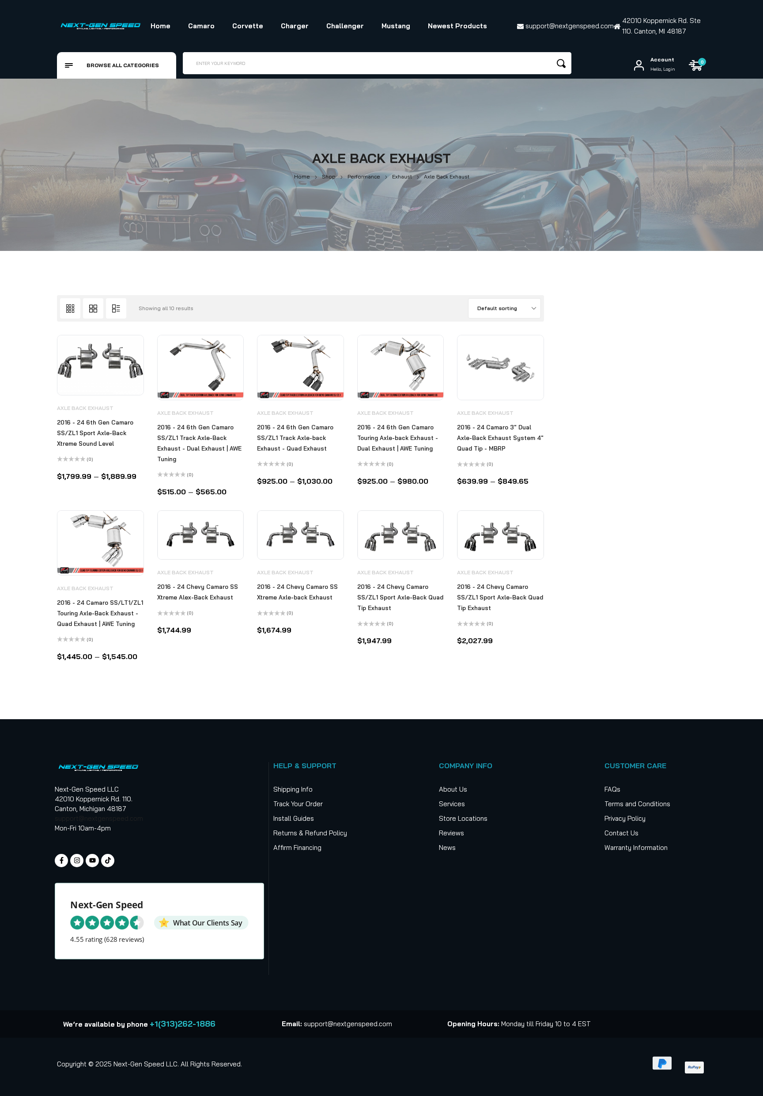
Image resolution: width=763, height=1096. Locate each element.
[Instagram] (76, 860)
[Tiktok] (107, 860)
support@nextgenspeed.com (99, 818)
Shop (329, 176)
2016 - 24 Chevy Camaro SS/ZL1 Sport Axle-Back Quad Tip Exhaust (400, 597)
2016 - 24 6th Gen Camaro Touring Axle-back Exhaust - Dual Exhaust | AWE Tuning (397, 438)
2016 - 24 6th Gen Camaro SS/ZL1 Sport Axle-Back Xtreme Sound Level (95, 433)
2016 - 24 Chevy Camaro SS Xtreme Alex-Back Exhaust (197, 592)
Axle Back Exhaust (85, 408)
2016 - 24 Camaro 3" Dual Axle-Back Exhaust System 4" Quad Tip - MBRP (500, 438)
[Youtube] (92, 860)
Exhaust (402, 176)
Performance (364, 176)
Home (302, 176)
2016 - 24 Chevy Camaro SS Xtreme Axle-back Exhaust (297, 592)
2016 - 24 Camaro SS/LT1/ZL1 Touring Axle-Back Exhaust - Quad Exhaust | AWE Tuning (100, 613)
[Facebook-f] (61, 860)
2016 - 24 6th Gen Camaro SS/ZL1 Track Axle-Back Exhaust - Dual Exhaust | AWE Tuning (199, 443)
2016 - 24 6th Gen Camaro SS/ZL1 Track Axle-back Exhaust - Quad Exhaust (295, 438)
